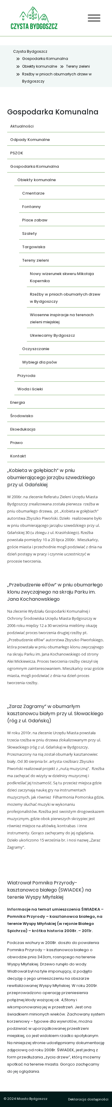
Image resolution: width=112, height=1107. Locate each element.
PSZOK (16, 153)
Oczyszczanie (35, 349)
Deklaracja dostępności (88, 1099)
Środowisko (21, 416)
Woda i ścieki (30, 389)
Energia (17, 402)
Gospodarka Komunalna (45, 58)
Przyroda (26, 375)
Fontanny (31, 206)
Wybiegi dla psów (39, 362)
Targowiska (33, 247)
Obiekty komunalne (39, 66)
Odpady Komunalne (30, 139)
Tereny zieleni (78, 66)
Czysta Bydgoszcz (30, 51)
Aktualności (21, 126)
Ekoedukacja (22, 429)
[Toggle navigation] (94, 18)
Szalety (29, 233)
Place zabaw (34, 220)
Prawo (16, 442)
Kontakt (18, 456)
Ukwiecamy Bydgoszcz (52, 335)
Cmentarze (33, 193)
